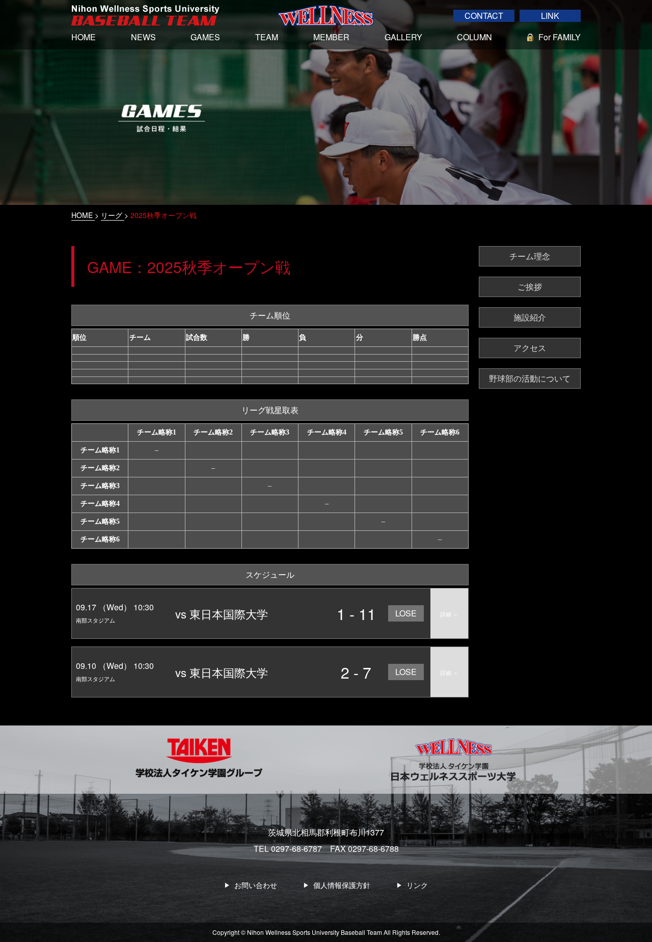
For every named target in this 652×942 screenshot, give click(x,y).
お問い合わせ (255, 885)
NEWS (143, 37)
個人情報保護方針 (341, 885)
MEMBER (331, 37)
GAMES (205, 37)
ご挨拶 (530, 286)
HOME (83, 37)
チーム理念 (529, 256)
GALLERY (403, 37)
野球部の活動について (529, 378)
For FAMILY (559, 37)
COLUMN (474, 37)
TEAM (266, 37)
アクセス (529, 348)
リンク (417, 885)
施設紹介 (529, 317)
